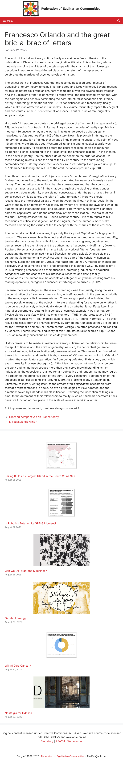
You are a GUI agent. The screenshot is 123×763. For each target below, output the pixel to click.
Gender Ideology (15, 618)
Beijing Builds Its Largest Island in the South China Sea (40, 476)
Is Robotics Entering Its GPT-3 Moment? (30, 523)
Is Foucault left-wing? (23, 421)
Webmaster (74, 741)
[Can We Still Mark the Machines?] (61, 564)
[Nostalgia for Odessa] (61, 706)
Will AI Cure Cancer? (18, 665)
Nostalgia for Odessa (18, 713)
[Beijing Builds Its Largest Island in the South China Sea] (61, 469)
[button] (118, 20)
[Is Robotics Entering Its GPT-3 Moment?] (61, 516)
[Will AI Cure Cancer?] (61, 659)
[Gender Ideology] (61, 611)
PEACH (60, 741)
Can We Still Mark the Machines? (26, 570)
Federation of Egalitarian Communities (70, 8)
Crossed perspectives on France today (34, 417)
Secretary (47, 741)
